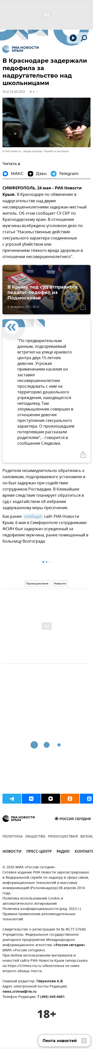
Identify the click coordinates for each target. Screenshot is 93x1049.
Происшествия (37, 583)
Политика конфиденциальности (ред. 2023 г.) (41, 909)
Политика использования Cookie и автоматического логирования (32, 901)
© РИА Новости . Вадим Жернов (22, 151)
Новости (60, 583)
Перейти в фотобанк (56, 151)
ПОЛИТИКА (12, 837)
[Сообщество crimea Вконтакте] (31, 799)
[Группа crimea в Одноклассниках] (70, 799)
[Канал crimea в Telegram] (11, 799)
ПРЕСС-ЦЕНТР (39, 852)
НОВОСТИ (11, 852)
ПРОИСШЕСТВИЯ (63, 837)
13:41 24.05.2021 (13, 91)
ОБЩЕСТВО (35, 837)
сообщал (33, 517)
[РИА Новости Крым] (20, 49)
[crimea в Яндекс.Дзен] (50, 799)
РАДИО (63, 852)
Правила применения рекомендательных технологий (38, 916)
